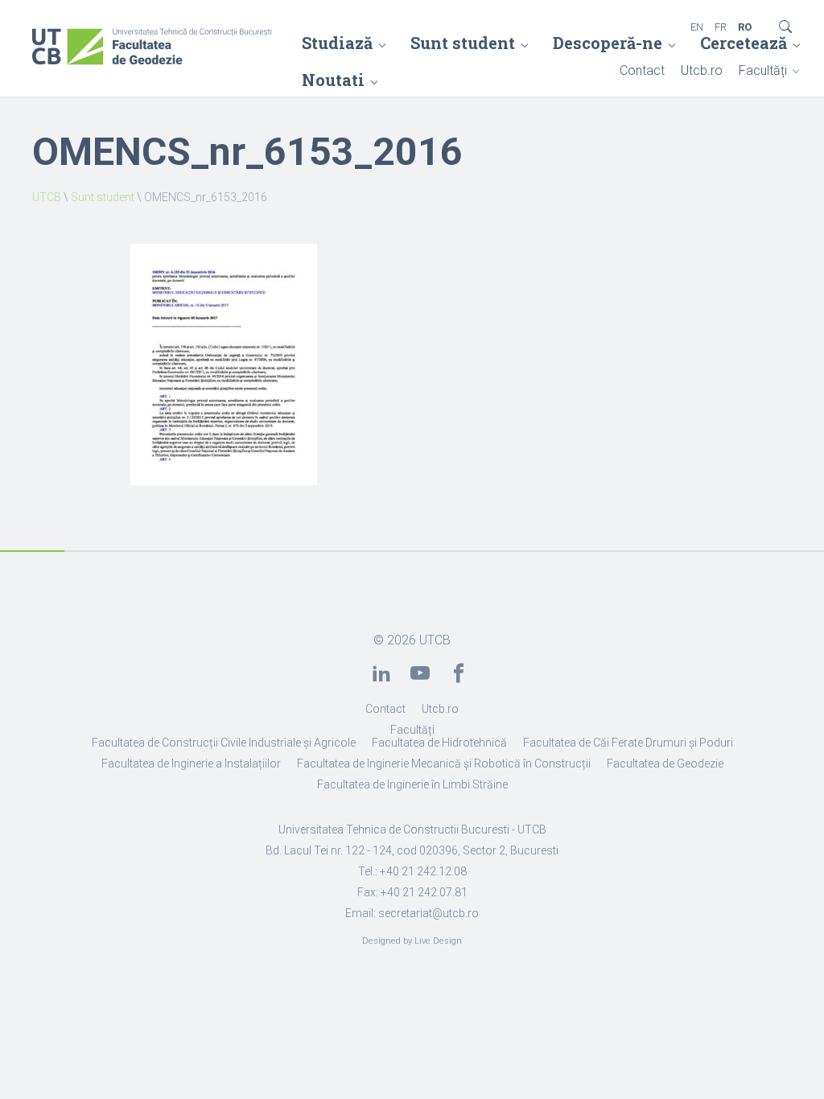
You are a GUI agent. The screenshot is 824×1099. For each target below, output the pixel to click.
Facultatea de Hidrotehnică (439, 742)
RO (745, 27)
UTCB (46, 197)
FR (721, 27)
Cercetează (743, 42)
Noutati (333, 79)
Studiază (337, 42)
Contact (642, 70)
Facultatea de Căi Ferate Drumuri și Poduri (628, 742)
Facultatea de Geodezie (665, 763)
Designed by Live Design (412, 941)
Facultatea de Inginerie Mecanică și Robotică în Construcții (444, 763)
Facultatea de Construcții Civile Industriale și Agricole (224, 742)
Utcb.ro (702, 70)
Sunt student (462, 42)
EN (696, 27)
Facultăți (763, 70)
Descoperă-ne (607, 42)
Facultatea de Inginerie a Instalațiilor (191, 763)
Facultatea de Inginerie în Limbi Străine (412, 784)
